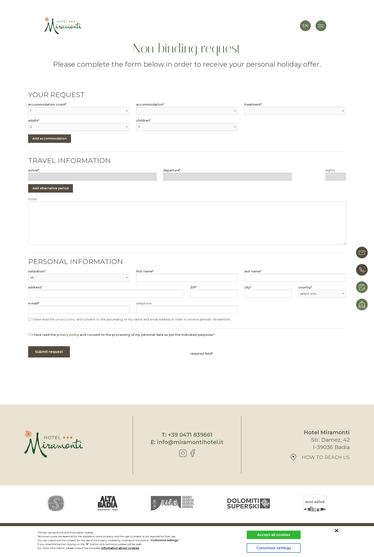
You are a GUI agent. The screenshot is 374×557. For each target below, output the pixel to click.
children (143, 120)
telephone (144, 303)
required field (201, 354)
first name (144, 271)
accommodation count (46, 104)
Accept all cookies (273, 535)
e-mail (33, 303)
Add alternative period (50, 188)
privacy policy (66, 319)
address (34, 287)
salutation (36, 271)
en (305, 25)
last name (252, 271)
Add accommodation (49, 138)
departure (171, 170)
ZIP (192, 287)
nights (330, 170)
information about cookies (120, 548)
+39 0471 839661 (190, 434)
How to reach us (326, 457)
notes (32, 199)
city (247, 287)
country (304, 287)
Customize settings (273, 548)
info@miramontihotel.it (190, 442)
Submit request (49, 352)
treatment (252, 104)
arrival (33, 170)
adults (33, 120)
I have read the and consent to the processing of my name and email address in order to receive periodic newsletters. (131, 319)
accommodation (149, 104)
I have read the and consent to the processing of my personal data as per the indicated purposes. (122, 335)
